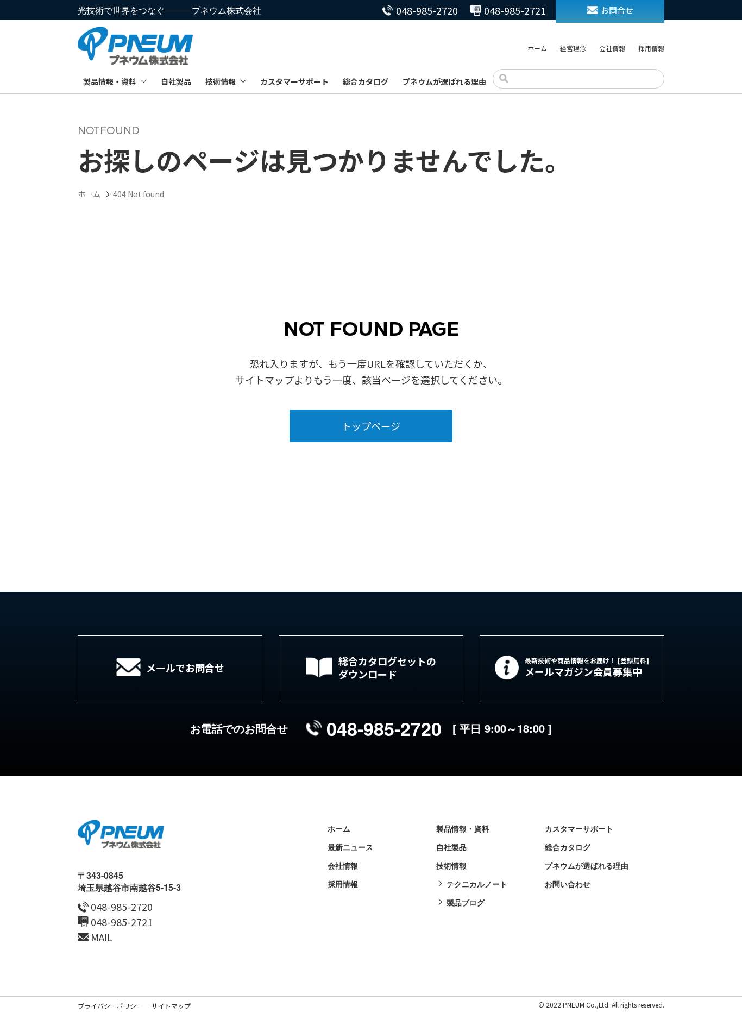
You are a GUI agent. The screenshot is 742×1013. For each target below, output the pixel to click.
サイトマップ (171, 1005)
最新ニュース (350, 846)
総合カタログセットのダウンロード (387, 667)
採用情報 (651, 48)
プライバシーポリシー (110, 1005)
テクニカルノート (477, 883)
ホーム (537, 48)
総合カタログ (365, 81)
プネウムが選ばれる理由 (444, 81)
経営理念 (573, 48)
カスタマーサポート (294, 81)
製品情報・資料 (109, 81)
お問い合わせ (567, 883)
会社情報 (612, 48)
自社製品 (176, 81)
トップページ (371, 426)
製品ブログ (466, 902)
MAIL (101, 937)
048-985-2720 (427, 10)
